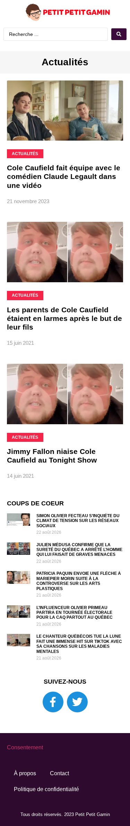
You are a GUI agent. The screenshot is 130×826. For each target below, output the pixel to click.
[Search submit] (65, 49)
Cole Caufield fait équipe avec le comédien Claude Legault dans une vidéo (63, 191)
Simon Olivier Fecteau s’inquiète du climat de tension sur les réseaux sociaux (78, 535)
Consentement (25, 762)
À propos (25, 788)
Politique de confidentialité (46, 804)
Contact (59, 788)
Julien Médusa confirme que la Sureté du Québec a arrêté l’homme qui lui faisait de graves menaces (79, 564)
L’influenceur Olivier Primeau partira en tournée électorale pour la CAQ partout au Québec (74, 627)
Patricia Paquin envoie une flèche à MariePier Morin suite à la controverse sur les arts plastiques (78, 596)
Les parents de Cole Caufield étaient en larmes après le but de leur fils (64, 332)
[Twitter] (77, 716)
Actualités (65, 77)
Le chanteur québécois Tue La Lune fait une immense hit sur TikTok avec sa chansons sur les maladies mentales (79, 658)
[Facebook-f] (53, 716)
